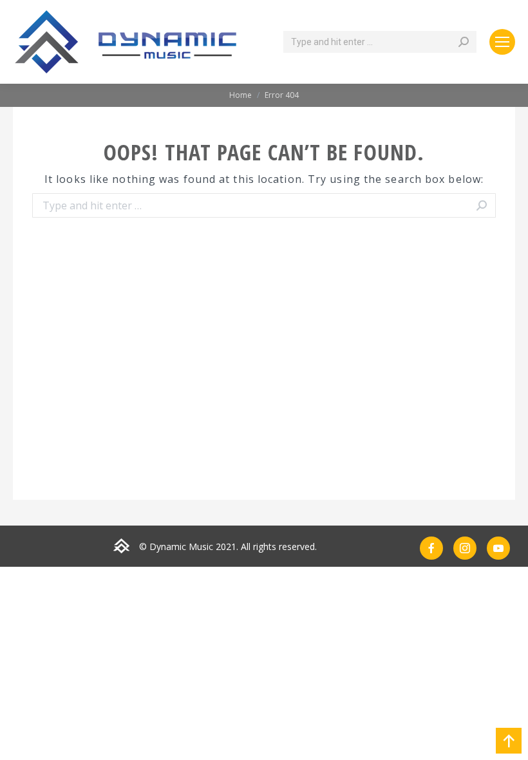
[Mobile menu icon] (502, 42)
